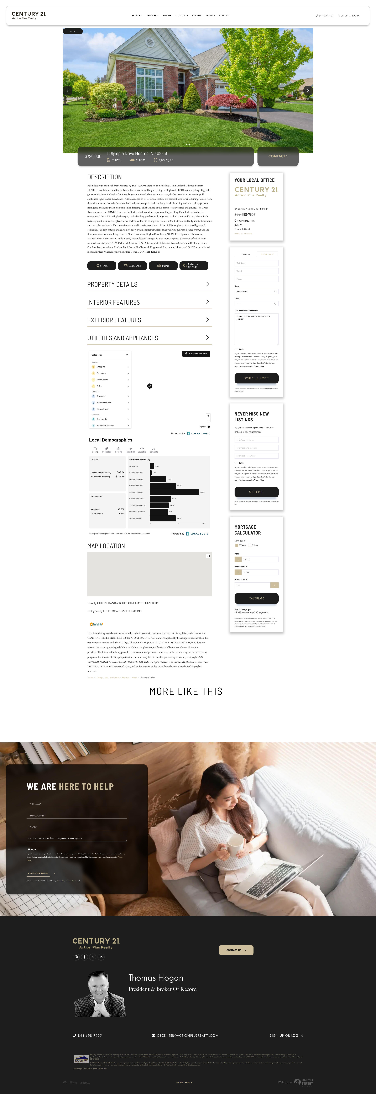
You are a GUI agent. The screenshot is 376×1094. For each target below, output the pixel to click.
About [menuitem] (209, 15)
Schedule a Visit (267, 254)
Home (90, 677)
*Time (237, 298)
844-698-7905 (326, 15)
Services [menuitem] (151, 15)
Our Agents (248, 234)
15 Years (255, 545)
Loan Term (240, 541)
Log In (356, 15)
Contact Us (238, 234)
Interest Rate (241, 579)
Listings (99, 677)
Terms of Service (72, 881)
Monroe (125, 677)
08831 (134, 677)
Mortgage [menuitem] (182, 15)
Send (38, 874)
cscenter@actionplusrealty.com (188, 1035)
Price (237, 553)
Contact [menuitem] (224, 15)
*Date (237, 286)
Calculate (256, 598)
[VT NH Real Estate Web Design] (295, 1083)
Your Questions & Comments (246, 310)
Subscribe (256, 492)
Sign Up (343, 15)
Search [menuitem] (136, 15)
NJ (106, 677)
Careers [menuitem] (196, 15)
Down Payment (241, 566)
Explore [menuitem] (167, 15)
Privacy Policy (259, 366)
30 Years (242, 545)
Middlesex (114, 677)
